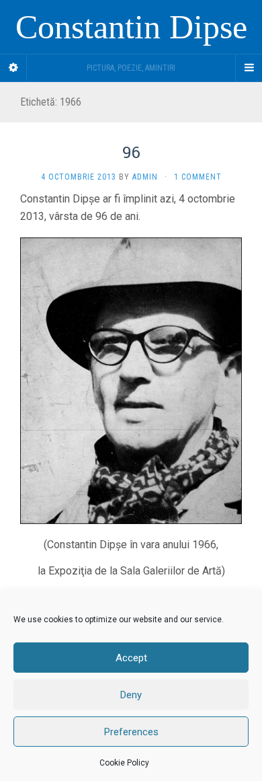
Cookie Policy (124, 763)
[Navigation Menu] (248, 67)
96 (131, 152)
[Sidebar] (13, 67)
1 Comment (198, 177)
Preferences (131, 732)
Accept (131, 658)
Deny (131, 695)
